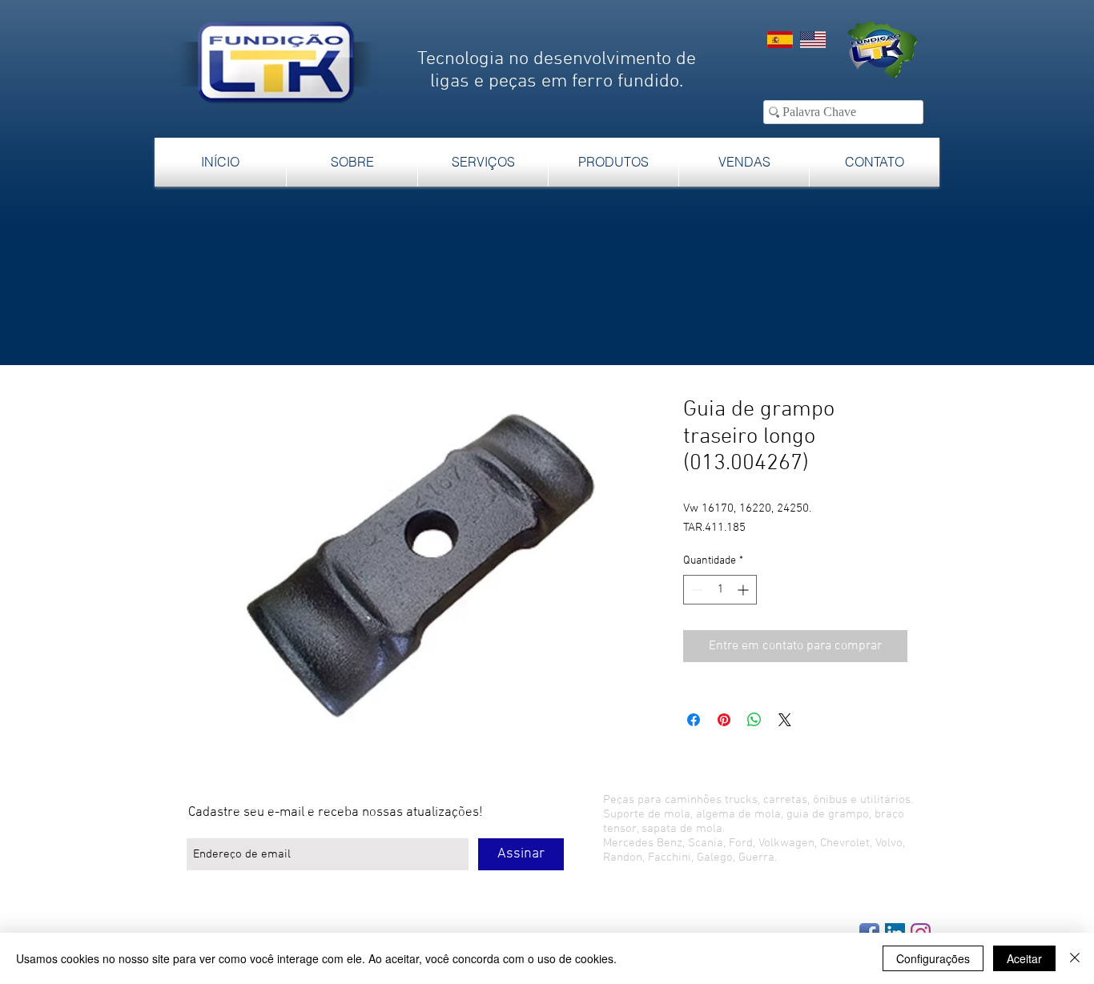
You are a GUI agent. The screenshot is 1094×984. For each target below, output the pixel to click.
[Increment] (744, 590)
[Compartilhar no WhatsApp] (754, 719)
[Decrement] (696, 590)
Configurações (933, 958)
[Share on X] (784, 719)
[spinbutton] (720, 590)
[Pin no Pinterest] (724, 719)
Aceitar (1024, 958)
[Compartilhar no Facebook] (693, 719)
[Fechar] (1074, 958)
